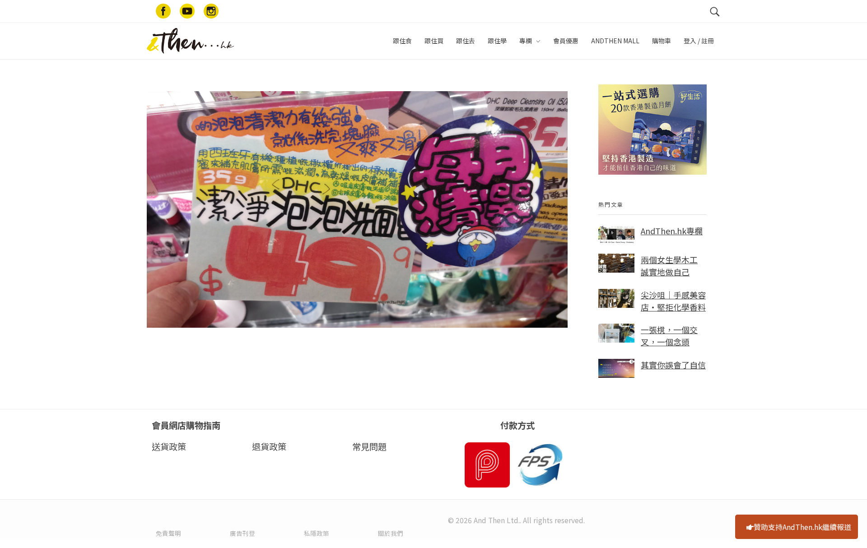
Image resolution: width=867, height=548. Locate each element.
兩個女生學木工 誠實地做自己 (669, 266)
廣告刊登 (242, 533)
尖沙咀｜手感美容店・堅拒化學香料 (673, 301)
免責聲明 (168, 533)
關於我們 (390, 533)
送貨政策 (169, 446)
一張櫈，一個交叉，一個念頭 (669, 336)
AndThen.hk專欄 (672, 231)
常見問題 (369, 446)
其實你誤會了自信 (673, 365)
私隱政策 (316, 533)
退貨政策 (269, 446)
